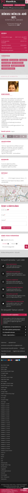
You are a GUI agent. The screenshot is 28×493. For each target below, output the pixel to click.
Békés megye (4, 369)
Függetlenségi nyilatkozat (19, 351)
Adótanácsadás (4, 462)
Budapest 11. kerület (5, 424)
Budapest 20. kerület (5, 442)
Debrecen (3, 452)
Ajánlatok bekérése (9, 5)
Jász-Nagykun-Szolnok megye (7, 383)
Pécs (2, 458)
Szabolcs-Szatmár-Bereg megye (7, 393)
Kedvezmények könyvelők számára (9, 348)
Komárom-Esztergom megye (7, 385)
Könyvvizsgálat (4, 475)
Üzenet (3, 220)
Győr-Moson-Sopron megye (7, 377)
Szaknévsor (3, 342)
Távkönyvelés (4, 479)
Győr (2, 460)
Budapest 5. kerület (5, 412)
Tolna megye (3, 395)
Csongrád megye (4, 373)
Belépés (7, 7)
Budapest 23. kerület (5, 448)
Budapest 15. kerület (5, 432)
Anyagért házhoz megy (5, 464)
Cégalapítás (3, 469)
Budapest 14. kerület (5, 430)
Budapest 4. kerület (5, 410)
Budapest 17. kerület (5, 436)
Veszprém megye (4, 399)
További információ (10, 492)
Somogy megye (4, 391)
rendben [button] (24, 489)
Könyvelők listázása (20, 5)
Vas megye (3, 397)
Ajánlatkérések (12, 342)
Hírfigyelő (22, 348)
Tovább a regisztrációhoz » (9, 335)
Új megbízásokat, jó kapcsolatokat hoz (12, 326)
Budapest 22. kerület (5, 446)
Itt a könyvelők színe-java (9, 332)
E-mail (2, 215)
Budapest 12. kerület (5, 426)
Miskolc (2, 456)
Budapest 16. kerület (5, 434)
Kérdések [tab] (5, 243)
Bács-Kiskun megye (5, 365)
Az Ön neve (4, 210)
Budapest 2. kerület (5, 405)
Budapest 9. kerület (5, 420)
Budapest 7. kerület (5, 416)
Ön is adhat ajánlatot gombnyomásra (11, 329)
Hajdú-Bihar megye (5, 379)
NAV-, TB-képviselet (5, 477)
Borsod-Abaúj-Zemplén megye (7, 371)
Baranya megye (4, 367)
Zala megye (3, 401)
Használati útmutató (6, 351)
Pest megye (3, 389)
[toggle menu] (26, 1)
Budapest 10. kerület (5, 422)
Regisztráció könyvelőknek (17, 7)
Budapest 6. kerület (5, 414)
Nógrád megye (4, 387)
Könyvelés (3, 473)
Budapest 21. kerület (5, 444)
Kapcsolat (3, 354)
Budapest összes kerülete (6, 450)
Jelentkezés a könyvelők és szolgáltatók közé (11, 345)
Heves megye (4, 381)
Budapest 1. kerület (5, 403)
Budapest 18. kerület (5, 438)
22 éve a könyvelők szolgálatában (10, 314)
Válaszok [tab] (14, 243)
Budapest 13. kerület (5, 428)
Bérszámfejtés (4, 466)
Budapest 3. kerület (5, 407)
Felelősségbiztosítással (6, 471)
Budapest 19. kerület (5, 440)
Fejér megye (3, 375)
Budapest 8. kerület (5, 418)
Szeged (2, 454)
